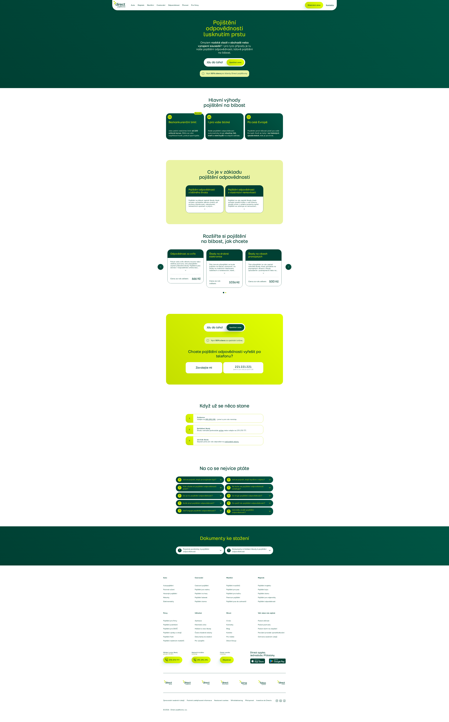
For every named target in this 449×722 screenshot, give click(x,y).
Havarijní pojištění (170, 593)
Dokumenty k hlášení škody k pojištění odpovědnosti (249, 550)
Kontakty (330, 5)
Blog (228, 629)
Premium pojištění (233, 597)
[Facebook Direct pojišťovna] (284, 700)
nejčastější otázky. (231, 441)
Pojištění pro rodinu (202, 589)
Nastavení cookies (221, 700)
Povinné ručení (168, 589)
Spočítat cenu (235, 62)
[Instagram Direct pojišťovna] (276, 700)
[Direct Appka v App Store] (258, 661)
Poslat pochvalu (264, 625)
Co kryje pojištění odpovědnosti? (247, 495)
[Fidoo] (262, 682)
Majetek (141, 5)
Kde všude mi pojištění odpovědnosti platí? (199, 487)
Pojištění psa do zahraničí (236, 601)
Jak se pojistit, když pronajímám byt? (199, 479)
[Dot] (223, 292)
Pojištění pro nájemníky (267, 597)
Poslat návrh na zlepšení (267, 629)
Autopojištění (168, 585)
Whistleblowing (237, 700)
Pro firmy (195, 5)
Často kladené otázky (203, 632)
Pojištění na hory (201, 593)
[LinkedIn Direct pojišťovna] (280, 700)
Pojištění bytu (263, 589)
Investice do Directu (264, 700)
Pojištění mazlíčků (233, 585)
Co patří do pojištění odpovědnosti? (248, 503)
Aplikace (198, 621)
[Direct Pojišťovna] (186, 682)
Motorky (166, 597)
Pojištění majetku (264, 585)
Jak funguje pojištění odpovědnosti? (199, 510)
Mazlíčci (150, 5)
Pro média (230, 637)
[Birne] (243, 682)
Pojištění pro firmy (170, 621)
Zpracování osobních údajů (174, 700)
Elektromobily (168, 601)
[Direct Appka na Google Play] (277, 661)
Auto (133, 5)
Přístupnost (249, 700)
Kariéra (229, 632)
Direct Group (231, 641)
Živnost (185, 5)
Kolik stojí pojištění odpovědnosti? (198, 503)
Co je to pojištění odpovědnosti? (198, 495)
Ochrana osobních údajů (267, 637)
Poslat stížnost (263, 621)
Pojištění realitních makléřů (173, 641)
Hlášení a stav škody (203, 629)
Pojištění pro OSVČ (170, 629)
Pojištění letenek (201, 597)
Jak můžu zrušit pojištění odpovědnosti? (243, 511)
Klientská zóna (314, 5)
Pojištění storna (201, 601)
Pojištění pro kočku (233, 593)
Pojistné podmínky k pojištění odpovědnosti (196, 550)
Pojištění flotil (168, 637)
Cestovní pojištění (202, 585)
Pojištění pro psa (232, 589)
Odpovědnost (174, 5)
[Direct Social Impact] (224, 682)
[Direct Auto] (205, 682)
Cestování (161, 5)
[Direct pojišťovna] (119, 4)
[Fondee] (281, 682)
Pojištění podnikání (170, 625)
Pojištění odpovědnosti (266, 601)
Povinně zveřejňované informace (199, 700)
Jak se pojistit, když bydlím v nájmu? (248, 479)
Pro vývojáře (199, 641)
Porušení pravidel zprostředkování (271, 632)
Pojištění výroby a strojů (172, 632)
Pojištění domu (263, 593)
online (221, 430)
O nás (228, 621)
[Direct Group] (168, 682)
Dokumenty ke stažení (203, 637)
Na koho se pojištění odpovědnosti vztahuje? (248, 487)
